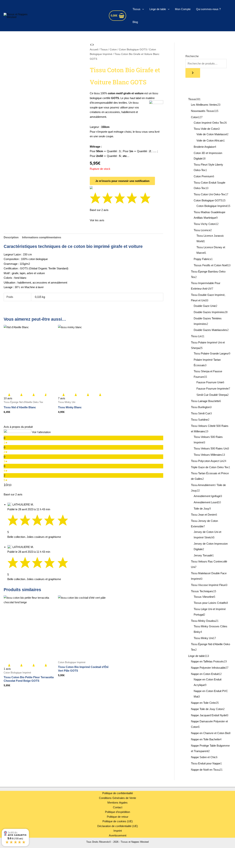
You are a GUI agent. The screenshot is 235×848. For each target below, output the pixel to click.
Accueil (94, 49)
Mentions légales (117, 802)
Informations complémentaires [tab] (41, 237)
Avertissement (117, 835)
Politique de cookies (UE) (117, 821)
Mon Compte (183, 9)
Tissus (136, 9)
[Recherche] (192, 73)
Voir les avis (97, 220)
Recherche (192, 56)
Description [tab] (11, 237)
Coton (113, 49)
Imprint (117, 830)
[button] (142, 9)
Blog (135, 22)
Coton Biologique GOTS (133, 49)
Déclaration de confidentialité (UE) (117, 826)
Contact (117, 807)
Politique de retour (117, 816)
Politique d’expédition (117, 811)
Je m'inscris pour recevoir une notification (122, 180)
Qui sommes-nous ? (208, 9)
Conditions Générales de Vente (117, 797)
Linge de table (157, 9)
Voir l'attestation (41, 432)
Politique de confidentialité (117, 793)
